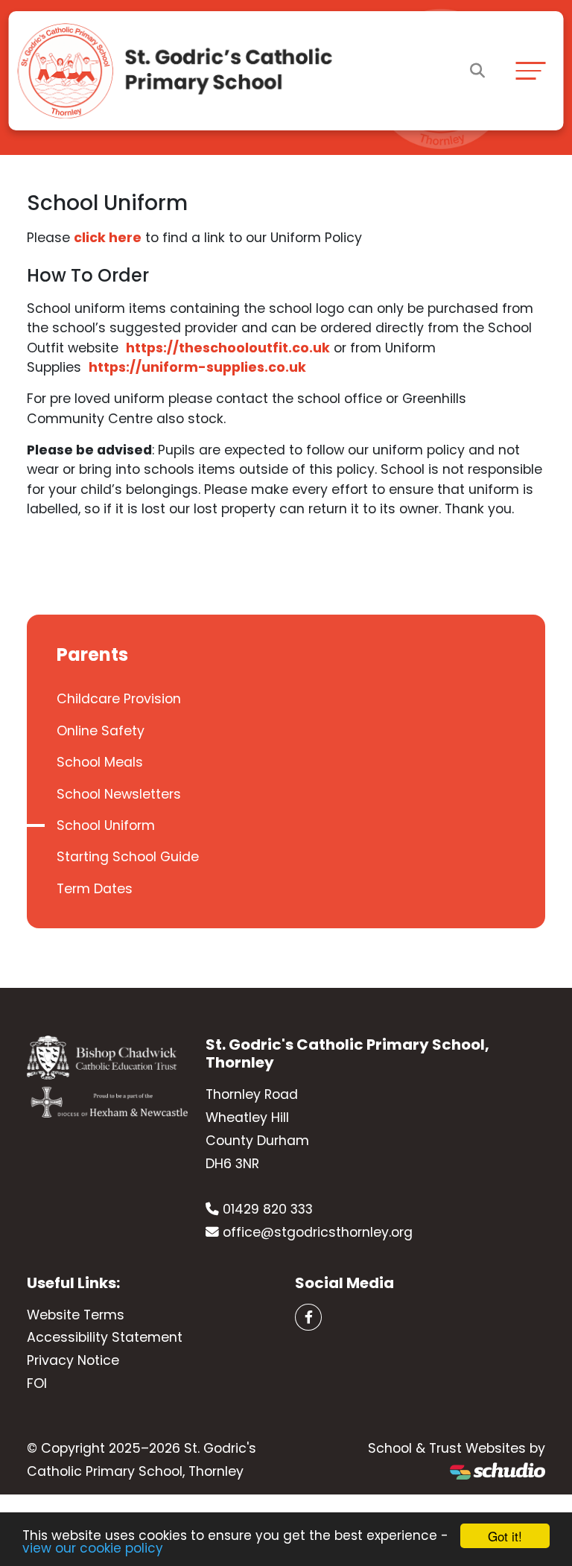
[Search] (477, 71)
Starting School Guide (128, 857)
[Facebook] (308, 1317)
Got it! (505, 1536)
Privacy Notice (73, 1360)
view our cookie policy (92, 1548)
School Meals (100, 762)
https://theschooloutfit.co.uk (228, 348)
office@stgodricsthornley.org (318, 1232)
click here (108, 238)
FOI (37, 1383)
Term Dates (95, 889)
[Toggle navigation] (530, 70)
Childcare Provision (119, 699)
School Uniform (106, 825)
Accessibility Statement (104, 1337)
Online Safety (100, 731)
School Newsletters (119, 794)
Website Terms (75, 1315)
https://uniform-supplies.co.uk (197, 367)
